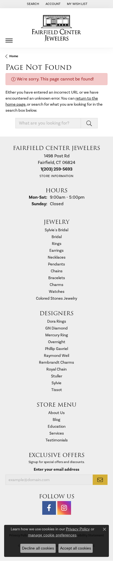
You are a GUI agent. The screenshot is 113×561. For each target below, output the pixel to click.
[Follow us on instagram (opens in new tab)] (64, 508)
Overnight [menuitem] (56, 342)
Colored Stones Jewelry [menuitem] (56, 298)
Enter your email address (56, 469)
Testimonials (57, 440)
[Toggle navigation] (9, 38)
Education (57, 426)
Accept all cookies (75, 548)
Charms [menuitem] (56, 284)
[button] (32, 4)
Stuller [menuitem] (56, 376)
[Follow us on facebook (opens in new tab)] (49, 508)
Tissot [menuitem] (56, 389)
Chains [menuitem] (57, 271)
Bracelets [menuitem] (56, 277)
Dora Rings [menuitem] (56, 321)
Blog (56, 419)
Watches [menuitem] (56, 291)
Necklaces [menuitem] (57, 257)
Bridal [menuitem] (57, 236)
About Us (56, 412)
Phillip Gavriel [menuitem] (56, 348)
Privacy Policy (78, 529)
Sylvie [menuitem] (56, 383)
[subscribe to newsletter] (100, 480)
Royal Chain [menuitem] (56, 369)
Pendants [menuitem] (56, 264)
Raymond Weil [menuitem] (56, 355)
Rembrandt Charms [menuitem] (56, 362)
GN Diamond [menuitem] (56, 328)
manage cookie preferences (52, 535)
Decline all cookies (38, 548)
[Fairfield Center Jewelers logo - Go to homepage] (56, 28)
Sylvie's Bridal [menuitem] (56, 230)
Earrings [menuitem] (56, 250)
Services (56, 433)
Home (13, 56)
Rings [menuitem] (56, 243)
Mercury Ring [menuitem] (56, 335)
